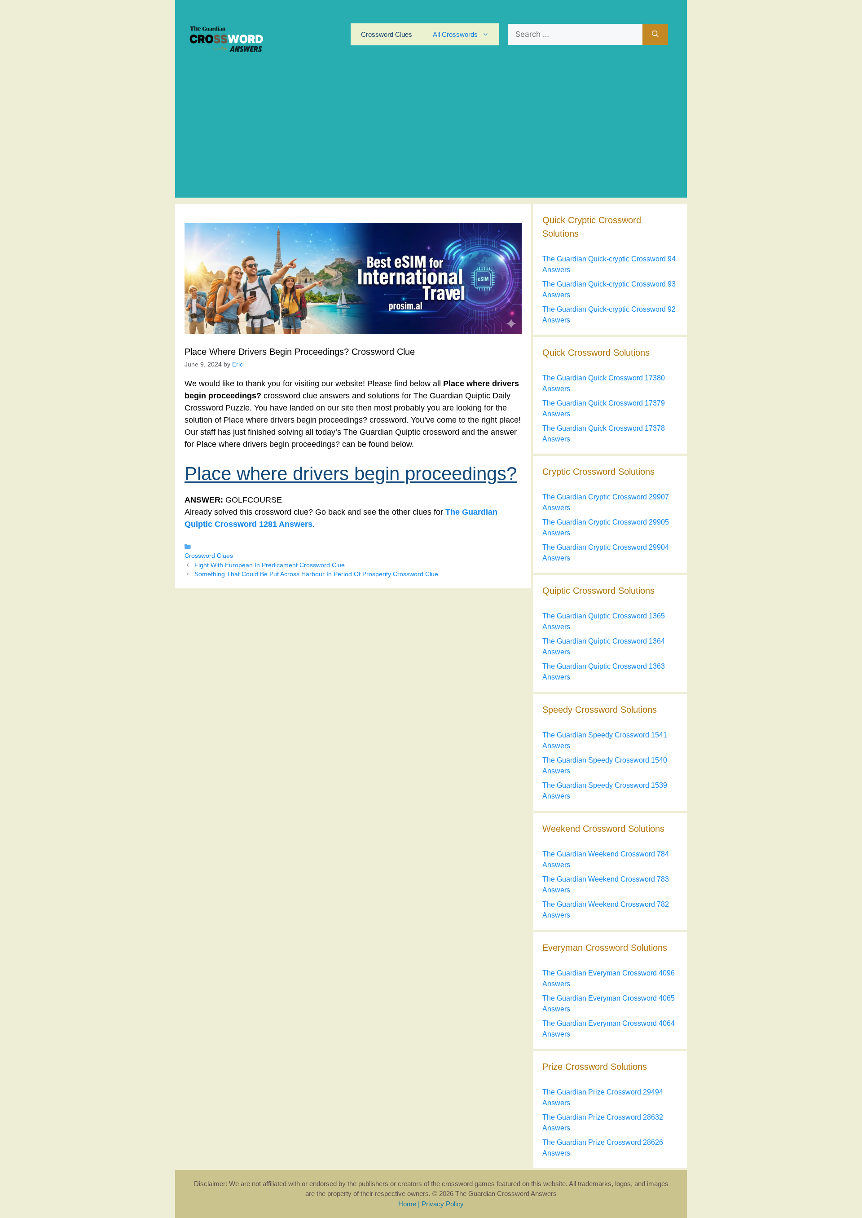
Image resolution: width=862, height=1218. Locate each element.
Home (407, 1204)
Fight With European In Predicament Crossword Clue (269, 565)
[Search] (655, 34)
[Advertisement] (431, 135)
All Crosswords (455, 34)
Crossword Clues (386, 34)
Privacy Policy (443, 1204)
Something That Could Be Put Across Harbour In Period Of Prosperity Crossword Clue (316, 574)
